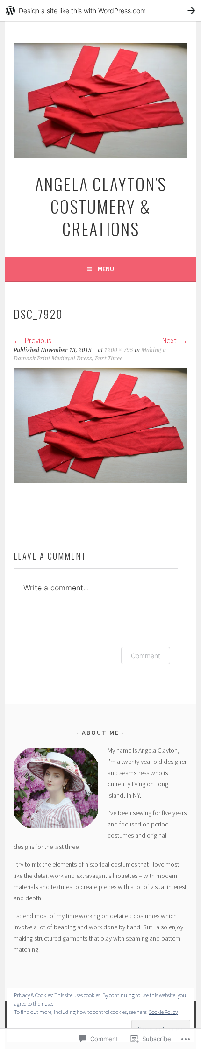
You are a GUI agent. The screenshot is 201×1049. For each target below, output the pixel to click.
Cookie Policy (163, 1011)
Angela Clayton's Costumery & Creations (100, 206)
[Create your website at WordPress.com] (100, 10)
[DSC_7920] (100, 480)
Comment (145, 656)
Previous (37, 340)
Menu (106, 269)
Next (170, 340)
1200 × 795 (118, 350)
